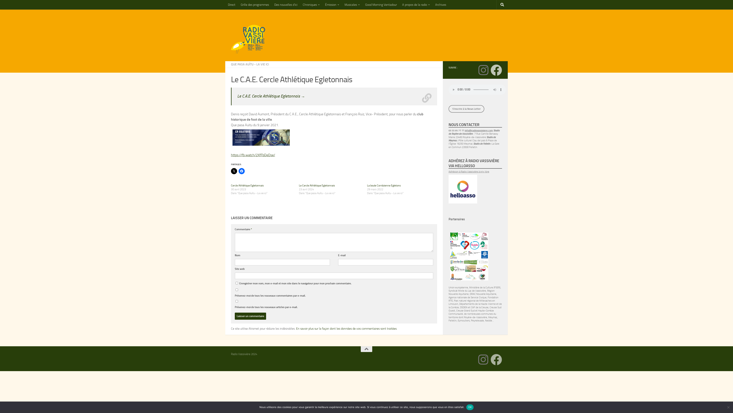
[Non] (728, 407)
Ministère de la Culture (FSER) (484, 287)
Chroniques (310, 5)
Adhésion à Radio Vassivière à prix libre (469, 171)
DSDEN (463, 307)
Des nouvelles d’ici (285, 5)
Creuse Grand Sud (465, 310)
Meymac (492, 317)
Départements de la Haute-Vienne (477, 303)
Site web (240, 269)
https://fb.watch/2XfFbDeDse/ (253, 155)
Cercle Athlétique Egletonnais (247, 185)
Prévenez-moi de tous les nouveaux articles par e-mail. (266, 307)
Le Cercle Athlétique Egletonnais (317, 185)
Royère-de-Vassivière (475, 317)
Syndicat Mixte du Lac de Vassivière (467, 290)
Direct (231, 5)
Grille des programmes (255, 5)
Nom (237, 255)
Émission (330, 5)
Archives (440, 5)
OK (470, 407)
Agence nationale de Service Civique (468, 297)
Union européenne (458, 287)
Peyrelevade (477, 320)
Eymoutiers (464, 320)
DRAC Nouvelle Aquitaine (483, 294)
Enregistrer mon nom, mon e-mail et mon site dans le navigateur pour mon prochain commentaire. (295, 283)
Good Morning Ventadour (381, 5)
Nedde (488, 320)
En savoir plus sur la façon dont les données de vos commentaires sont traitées (346, 328)
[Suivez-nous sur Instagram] (483, 70)
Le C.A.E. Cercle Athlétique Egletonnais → (271, 96)
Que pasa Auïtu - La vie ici (250, 64)
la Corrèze (454, 307)
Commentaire (243, 229)
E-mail (342, 255)
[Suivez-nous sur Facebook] (496, 70)
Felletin (453, 320)
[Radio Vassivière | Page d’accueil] (250, 39)
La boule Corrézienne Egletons (384, 185)
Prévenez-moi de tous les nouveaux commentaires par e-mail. (270, 295)
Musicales (351, 5)
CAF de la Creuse (479, 307)
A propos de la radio (414, 5)
